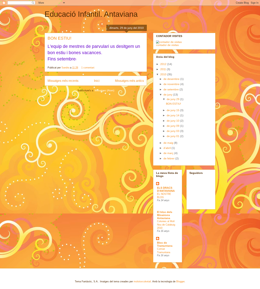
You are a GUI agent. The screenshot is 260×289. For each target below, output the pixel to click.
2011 (163, 69)
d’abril (167, 147)
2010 (163, 74)
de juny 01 (173, 136)
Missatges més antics (129, 80)
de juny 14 (173, 115)
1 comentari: (88, 67)
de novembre (171, 84)
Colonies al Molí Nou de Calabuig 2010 (166, 224)
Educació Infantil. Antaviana (91, 14)
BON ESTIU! (59, 38)
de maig (168, 142)
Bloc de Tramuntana (164, 244)
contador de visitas (167, 45)
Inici (97, 80)
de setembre (171, 89)
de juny (168, 94)
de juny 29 (173, 99)
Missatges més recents (63, 80)
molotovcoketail (142, 281)
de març (168, 153)
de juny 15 (173, 110)
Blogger (180, 281)
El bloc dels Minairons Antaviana (164, 215)
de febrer (169, 158)
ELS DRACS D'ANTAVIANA (166, 189)
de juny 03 (173, 130)
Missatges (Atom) (104, 90)
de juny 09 (173, 125)
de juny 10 (173, 120)
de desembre (171, 78)
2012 (163, 64)
